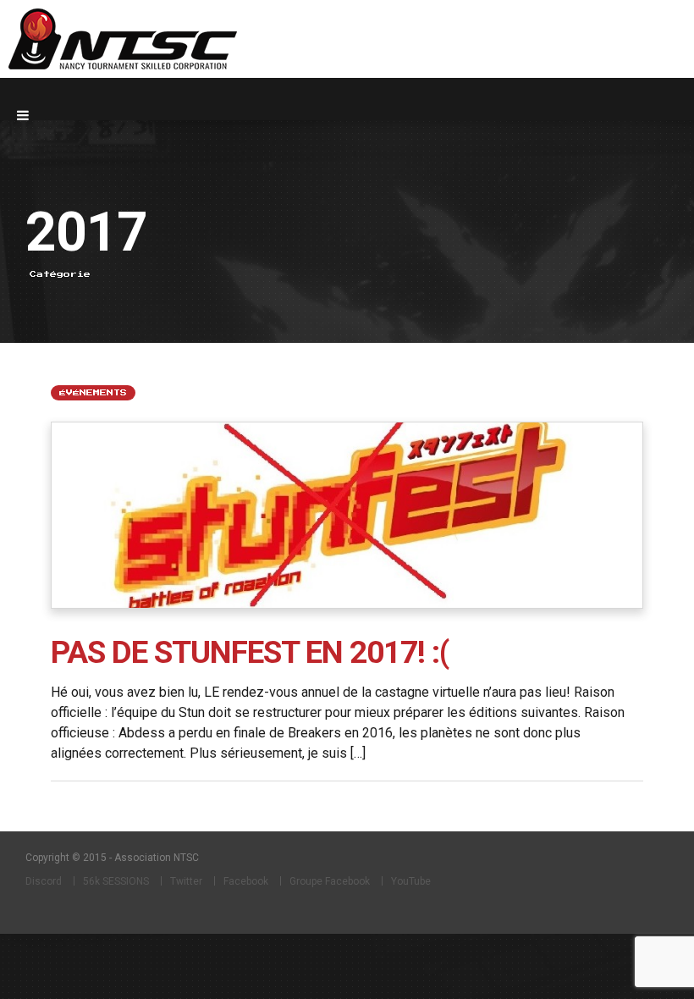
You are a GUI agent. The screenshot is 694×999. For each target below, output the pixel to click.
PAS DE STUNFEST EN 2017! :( (250, 652)
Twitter (186, 881)
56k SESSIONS (116, 881)
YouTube (411, 881)
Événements (93, 392)
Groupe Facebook (329, 881)
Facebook (245, 881)
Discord (43, 881)
